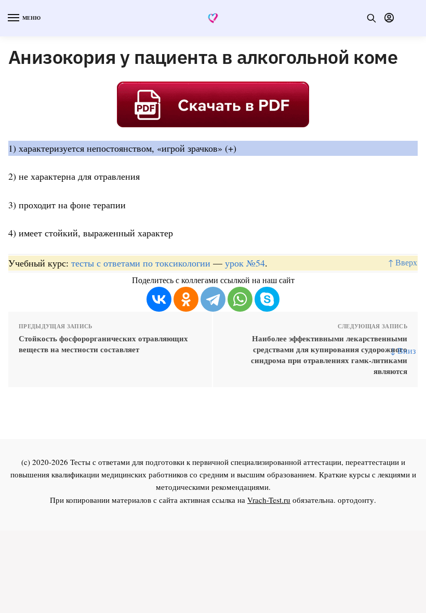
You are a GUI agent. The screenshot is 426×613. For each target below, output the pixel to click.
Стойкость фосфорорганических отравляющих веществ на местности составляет (103, 344)
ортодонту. (357, 500)
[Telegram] (213, 299)
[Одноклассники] (186, 299)
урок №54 (245, 263)
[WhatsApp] (240, 299)
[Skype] (267, 299)
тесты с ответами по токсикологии (140, 263)
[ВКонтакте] (159, 299)
